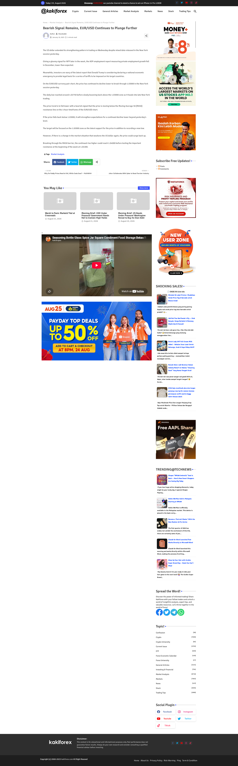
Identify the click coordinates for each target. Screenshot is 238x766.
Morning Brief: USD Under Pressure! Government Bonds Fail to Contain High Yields (95, 215)
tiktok (167, 725)
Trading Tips (185, 11)
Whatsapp (87, 162)
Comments (164, 169)
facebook (167, 711)
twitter (188, 718)
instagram (188, 711)
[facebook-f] (177, 2)
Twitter (74, 162)
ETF (176, 651)
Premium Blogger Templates (51, 762)
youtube (167, 718)
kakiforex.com (67, 759)
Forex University (176, 660)
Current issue (90, 11)
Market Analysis (131, 11)
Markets (148, 11)
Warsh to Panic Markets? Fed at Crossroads (60, 214)
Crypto (75, 11)
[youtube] (186, 2)
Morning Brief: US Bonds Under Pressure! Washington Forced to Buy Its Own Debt (132, 215)
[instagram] (191, 2)
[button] (195, 11)
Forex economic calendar (176, 656)
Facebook (60, 162)
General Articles (110, 11)
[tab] (75, 11)
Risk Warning (169, 760)
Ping (179, 760)
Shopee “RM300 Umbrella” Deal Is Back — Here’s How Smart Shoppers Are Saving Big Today (181, 478)
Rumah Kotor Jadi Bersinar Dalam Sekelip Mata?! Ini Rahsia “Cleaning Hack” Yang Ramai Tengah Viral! (181, 368)
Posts (162, 166)
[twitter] (181, 2)
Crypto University (176, 642)
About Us (145, 760)
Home (45, 22)
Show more (144, 188)
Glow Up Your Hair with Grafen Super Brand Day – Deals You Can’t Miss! (181, 563)
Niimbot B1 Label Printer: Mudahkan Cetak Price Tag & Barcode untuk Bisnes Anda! (181, 298)
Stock (171, 11)
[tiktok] (196, 2)
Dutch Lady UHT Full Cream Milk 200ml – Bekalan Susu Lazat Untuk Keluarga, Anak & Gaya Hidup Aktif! (181, 344)
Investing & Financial (176, 669)
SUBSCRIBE (98, 3)
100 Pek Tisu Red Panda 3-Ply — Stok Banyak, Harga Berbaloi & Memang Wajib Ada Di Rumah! (181, 321)
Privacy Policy (156, 760)
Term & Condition (189, 760)
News (160, 11)
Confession (176, 633)
